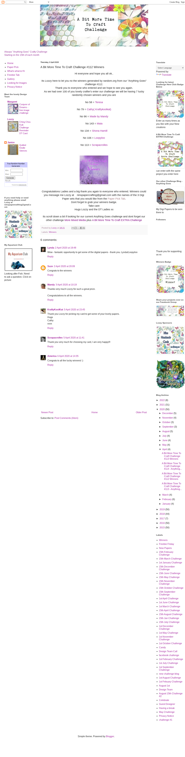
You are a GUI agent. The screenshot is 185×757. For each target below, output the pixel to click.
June (165, 440)
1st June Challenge (169, 602)
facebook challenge (169, 655)
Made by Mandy (99, 116)
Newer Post (47, 412)
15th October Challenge (171, 588)
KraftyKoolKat (55, 309)
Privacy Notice (14, 87)
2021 (162, 404)
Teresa (99, 102)
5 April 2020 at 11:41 (73, 337)
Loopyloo (99, 137)
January (166, 504)
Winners (52, 232)
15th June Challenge (169, 573)
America (52, 356)
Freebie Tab (13, 75)
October (166, 422)
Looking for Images (17, 83)
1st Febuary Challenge (170, 681)
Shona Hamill (99, 130)
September (168, 426)
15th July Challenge (169, 622)
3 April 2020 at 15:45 (74, 309)
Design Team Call (168, 651)
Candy (162, 647)
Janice (11, 142)
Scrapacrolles (100, 145)
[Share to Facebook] (81, 228)
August (166, 431)
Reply (50, 256)
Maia (99, 123)
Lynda (50, 247)
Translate (166, 75)
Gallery (11, 79)
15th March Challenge (170, 558)
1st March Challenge (169, 606)
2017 (162, 518)
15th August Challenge (170, 614)
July (164, 436)
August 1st (164, 685)
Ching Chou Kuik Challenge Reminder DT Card (24, 128)
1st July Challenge (168, 663)
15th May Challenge (169, 577)
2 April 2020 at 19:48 (65, 247)
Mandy (51, 284)
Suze (50, 266)
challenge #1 (165, 720)
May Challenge (167, 712)
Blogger (110, 736)
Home (94, 412)
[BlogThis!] (75, 228)
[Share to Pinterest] (83, 228)
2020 (162, 409)
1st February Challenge (171, 659)
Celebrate (164, 700)
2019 (162, 509)
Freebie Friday (166, 544)
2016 (162, 523)
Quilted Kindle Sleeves (23, 148)
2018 (162, 514)
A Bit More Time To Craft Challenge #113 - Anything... (172, 486)
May (164, 445)
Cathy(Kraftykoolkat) (99, 109)
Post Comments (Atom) (66, 418)
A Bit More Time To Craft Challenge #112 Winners (171, 476)
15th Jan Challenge (169, 618)
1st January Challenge (170, 562)
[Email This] (72, 228)
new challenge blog (169, 674)
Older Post (141, 412)
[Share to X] (78, 228)
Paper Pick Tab (116, 198)
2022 (162, 400)
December (168, 413)
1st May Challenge (168, 633)
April (165, 449)
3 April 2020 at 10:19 (66, 284)
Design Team (166, 689)
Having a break (167, 708)
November (168, 418)
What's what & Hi (16, 71)
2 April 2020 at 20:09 (64, 266)
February (167, 499)
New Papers (165, 548)
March (165, 495)
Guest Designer (167, 704)
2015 (162, 527)
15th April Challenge (169, 610)
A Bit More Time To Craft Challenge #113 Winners (171, 456)
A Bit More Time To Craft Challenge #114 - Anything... (172, 466)
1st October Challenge (170, 643)
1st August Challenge (170, 677)
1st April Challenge (168, 598)
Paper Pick (12, 67)
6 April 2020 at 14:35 (67, 356)
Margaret (12, 102)
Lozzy (10, 119)
